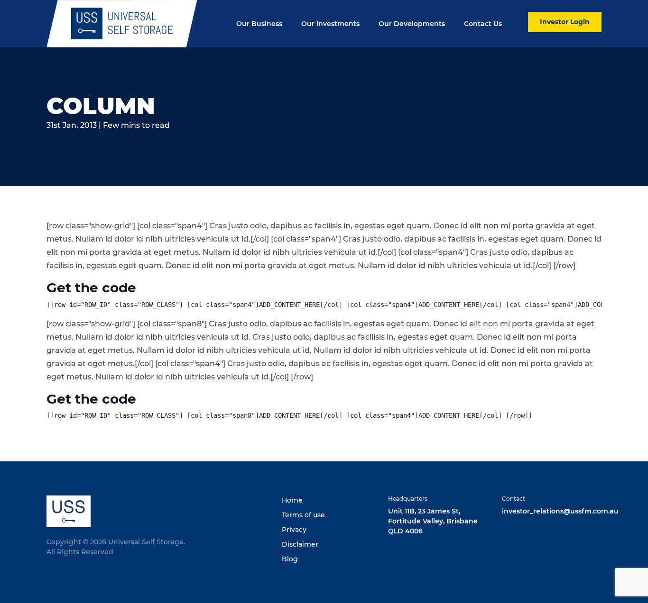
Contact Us (483, 23)
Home (292, 500)
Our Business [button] (259, 23)
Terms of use (303, 515)
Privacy (294, 529)
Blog (290, 559)
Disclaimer (300, 544)
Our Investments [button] (330, 23)
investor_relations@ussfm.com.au (560, 511)
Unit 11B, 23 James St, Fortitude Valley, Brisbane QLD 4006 (433, 521)
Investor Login (565, 22)
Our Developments (412, 23)
